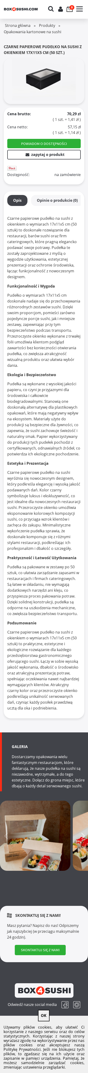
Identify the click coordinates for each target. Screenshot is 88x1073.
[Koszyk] (70, 6)
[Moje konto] (60, 9)
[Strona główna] (25, 9)
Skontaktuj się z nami (40, 949)
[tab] (17, 200)
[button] (79, 6)
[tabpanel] (44, 463)
